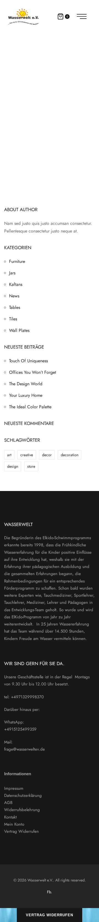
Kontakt (10, 817)
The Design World (25, 384)
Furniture (17, 261)
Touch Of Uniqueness (28, 361)
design (12, 466)
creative (26, 455)
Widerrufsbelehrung (22, 810)
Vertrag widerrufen (49, 915)
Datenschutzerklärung (23, 795)
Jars (12, 273)
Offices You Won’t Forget (32, 372)
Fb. (49, 892)
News (14, 296)
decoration (69, 455)
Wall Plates (19, 330)
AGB (8, 803)
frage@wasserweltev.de (24, 749)
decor (47, 455)
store (31, 466)
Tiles (13, 319)
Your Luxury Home (25, 395)
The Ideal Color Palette (30, 407)
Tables (14, 307)
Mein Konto (14, 824)
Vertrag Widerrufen (21, 831)
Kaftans (15, 284)
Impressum (13, 788)
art (9, 455)
